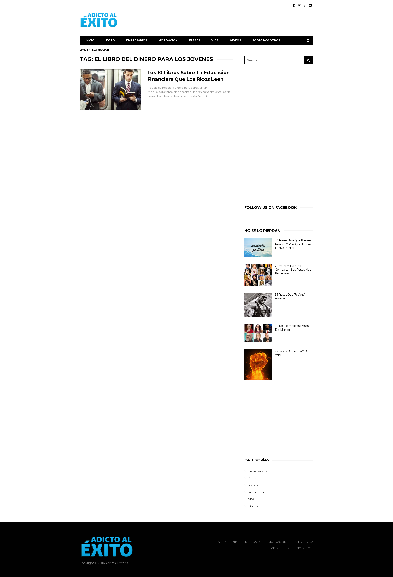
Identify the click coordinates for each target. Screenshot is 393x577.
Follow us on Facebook (270, 207)
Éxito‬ (110, 40)
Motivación (168, 40)
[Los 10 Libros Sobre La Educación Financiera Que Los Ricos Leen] (110, 89)
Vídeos (235, 40)
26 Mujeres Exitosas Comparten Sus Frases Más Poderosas (293, 269)
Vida (214, 40)
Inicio (90, 40)
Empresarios (136, 40)
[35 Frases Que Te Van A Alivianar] (258, 305)
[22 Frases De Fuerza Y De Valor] (258, 364)
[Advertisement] (238, 20)
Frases (194, 40)
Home (84, 50)
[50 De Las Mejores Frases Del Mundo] (258, 333)
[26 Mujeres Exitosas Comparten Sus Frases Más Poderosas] (258, 275)
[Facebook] (294, 5)
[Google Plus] (305, 5)
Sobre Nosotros (266, 40)
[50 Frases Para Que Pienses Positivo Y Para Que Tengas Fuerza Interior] (258, 247)
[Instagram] (310, 5)
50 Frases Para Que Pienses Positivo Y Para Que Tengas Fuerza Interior (293, 244)
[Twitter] (299, 5)
